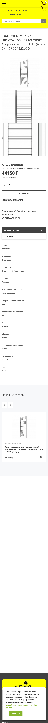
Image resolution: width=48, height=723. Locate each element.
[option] (24, 437)
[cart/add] (41, 456)
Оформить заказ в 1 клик (12, 199)
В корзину (24, 193)
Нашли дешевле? (9, 177)
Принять (15, 713)
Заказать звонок (14, 14)
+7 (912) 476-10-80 (17, 10)
